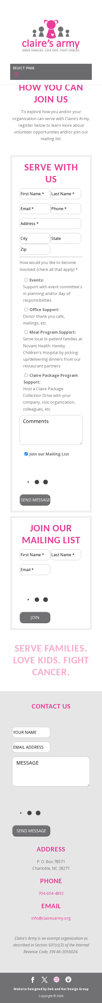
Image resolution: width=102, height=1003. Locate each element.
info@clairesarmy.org (51, 918)
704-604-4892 (51, 893)
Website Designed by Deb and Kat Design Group (51, 989)
